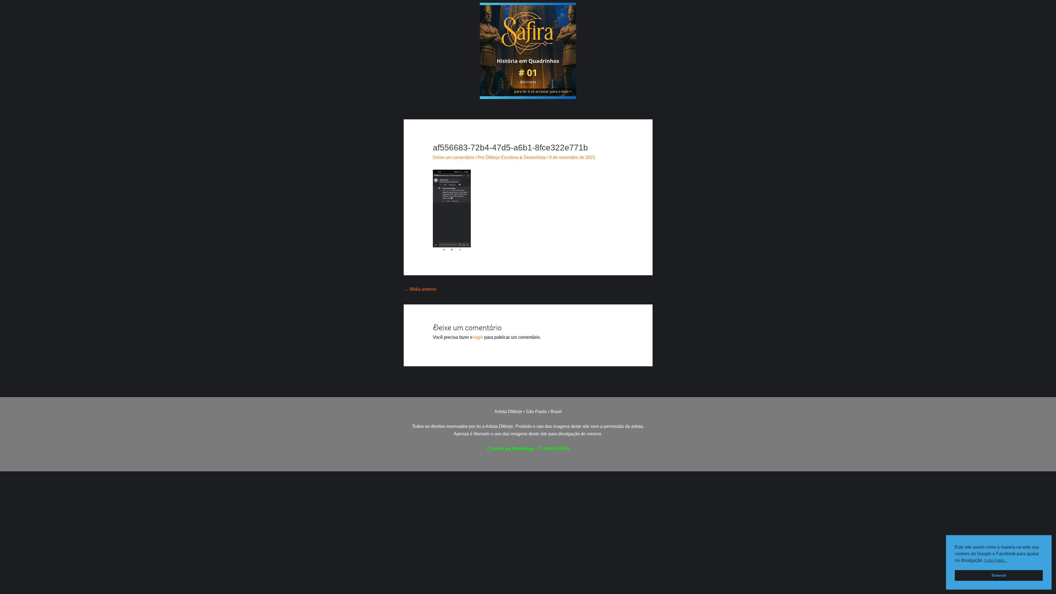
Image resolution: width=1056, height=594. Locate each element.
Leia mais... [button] (996, 560)
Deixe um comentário (453, 157)
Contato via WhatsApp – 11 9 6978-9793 (528, 448)
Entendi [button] (999, 575)
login (478, 337)
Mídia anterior (420, 289)
